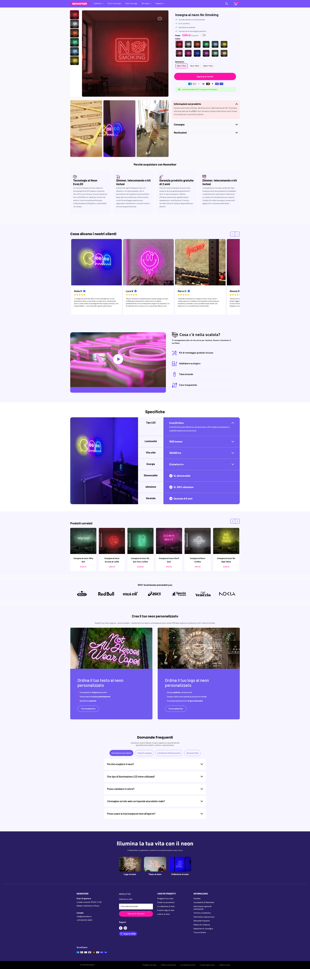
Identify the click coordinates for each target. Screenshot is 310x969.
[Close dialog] (197, 460)
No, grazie (177, 507)
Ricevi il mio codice (178, 499)
